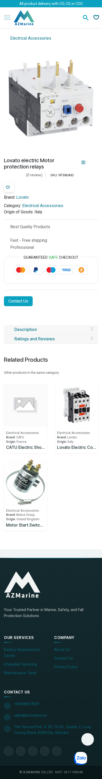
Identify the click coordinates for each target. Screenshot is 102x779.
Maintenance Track (20, 673)
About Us (62, 650)
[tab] (51, 329)
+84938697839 (26, 704)
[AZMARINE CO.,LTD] (27, 584)
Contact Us (18, 301)
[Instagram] (44, 751)
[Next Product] (92, 163)
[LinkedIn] (20, 751)
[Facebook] (8, 751)
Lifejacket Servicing (20, 664)
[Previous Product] (74, 163)
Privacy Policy (66, 667)
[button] (87, 739)
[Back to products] (83, 162)
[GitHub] (56, 751)
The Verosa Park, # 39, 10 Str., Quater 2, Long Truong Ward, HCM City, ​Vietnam (52, 730)
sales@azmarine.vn (30, 715)
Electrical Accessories (30, 38)
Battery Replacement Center (22, 653)
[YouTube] (32, 751)
